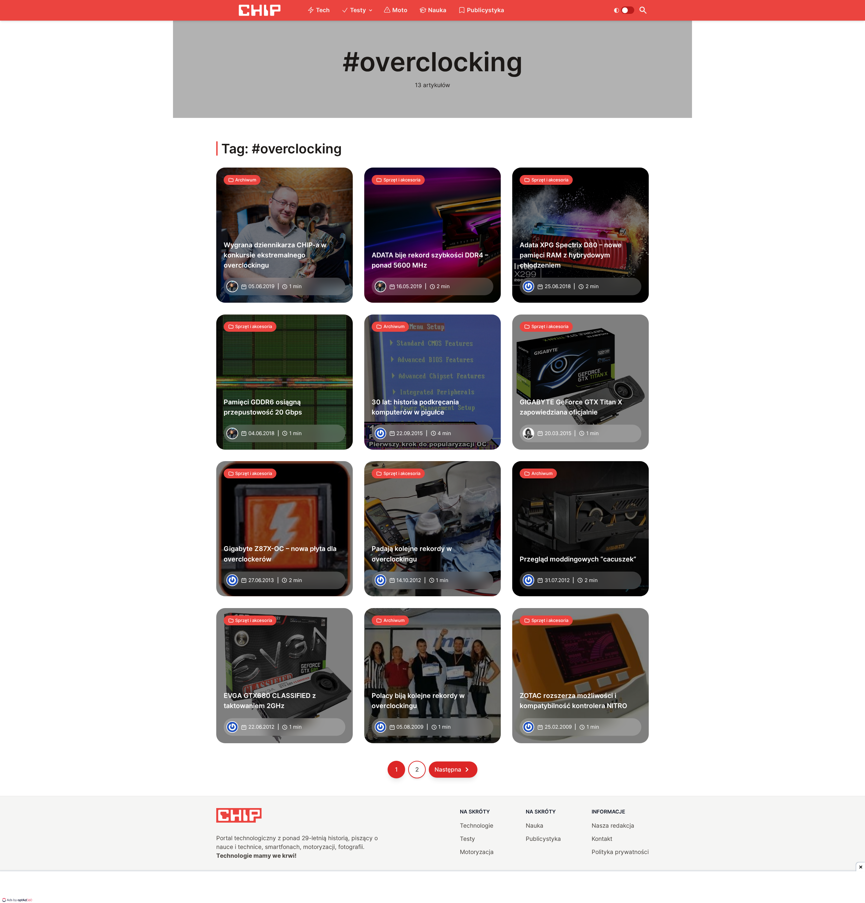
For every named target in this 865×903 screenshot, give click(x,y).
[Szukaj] (643, 10)
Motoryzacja (477, 851)
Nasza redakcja (613, 825)
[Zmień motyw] (624, 10)
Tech (323, 10)
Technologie (476, 825)
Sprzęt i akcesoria (402, 179)
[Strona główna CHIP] (259, 10)
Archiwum (245, 179)
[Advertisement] (432, 888)
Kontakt (602, 838)
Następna (448, 769)
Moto (399, 10)
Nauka (437, 10)
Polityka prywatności (620, 851)
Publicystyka (485, 10)
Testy (358, 10)
